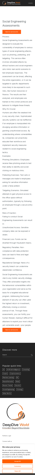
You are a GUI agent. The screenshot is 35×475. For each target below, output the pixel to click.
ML (17, 377)
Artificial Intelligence (13, 369)
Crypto (5, 373)
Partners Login (6, 435)
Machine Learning (8, 377)
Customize (17, 466)
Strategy (20, 389)
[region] (17, 459)
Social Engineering (8, 389)
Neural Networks (8, 381)
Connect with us (7, 441)
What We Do (7, 393)
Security (17, 385)
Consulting (26, 369)
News (17, 381)
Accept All (17, 461)
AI (3, 369)
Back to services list (11, 32)
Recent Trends (7, 385)
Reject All (17, 471)
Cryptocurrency (15, 373)
